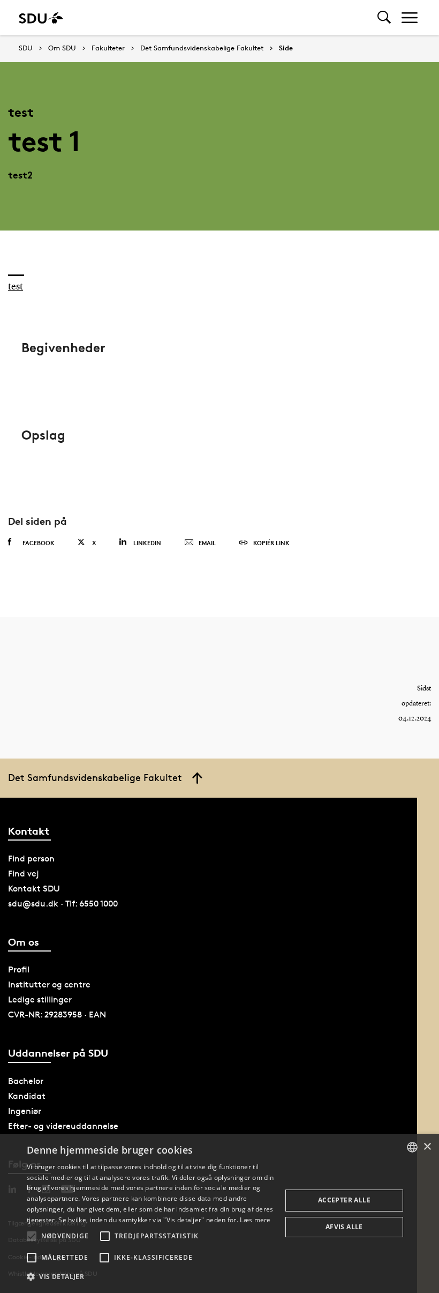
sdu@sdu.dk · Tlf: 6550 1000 (63, 903)
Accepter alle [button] (344, 1200)
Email (207, 543)
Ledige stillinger (40, 999)
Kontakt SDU (34, 888)
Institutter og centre (49, 984)
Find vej (23, 873)
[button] (31, 1236)
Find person (31, 858)
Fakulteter (108, 48)
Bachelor (25, 1081)
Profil (18, 969)
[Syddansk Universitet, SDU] (41, 17)
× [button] (427, 1147)
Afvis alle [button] (344, 1226)
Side (286, 48)
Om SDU (62, 48)
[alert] (219, 1213)
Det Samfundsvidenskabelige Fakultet (201, 48)
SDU (26, 47)
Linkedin (147, 543)
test (15, 287)
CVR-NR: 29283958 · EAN (57, 1014)
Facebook (38, 543)
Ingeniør (24, 1111)
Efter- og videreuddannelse (63, 1126)
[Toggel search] (384, 17)
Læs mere (255, 1219)
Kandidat (27, 1096)
